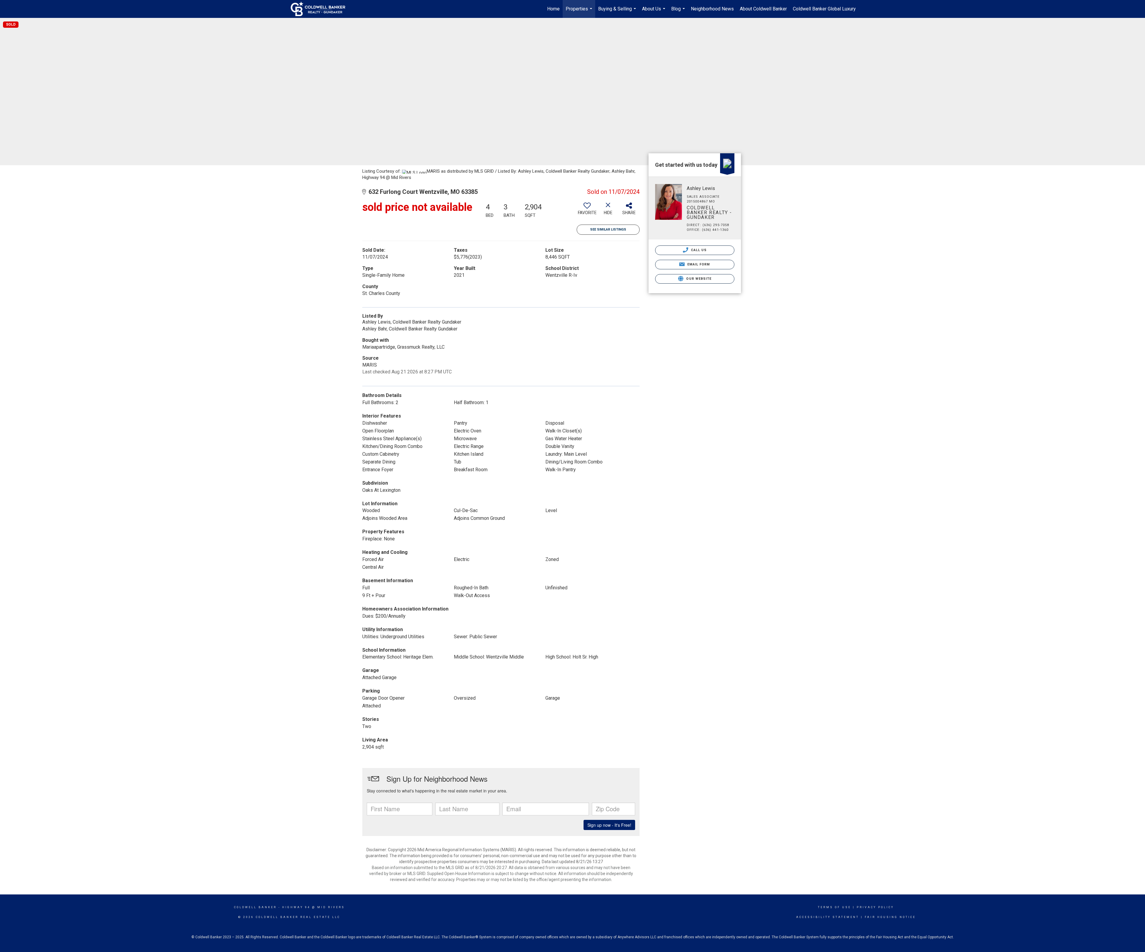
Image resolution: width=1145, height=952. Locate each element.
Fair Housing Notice (890, 917)
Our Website (698, 279)
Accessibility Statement (827, 917)
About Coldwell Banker (763, 9)
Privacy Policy (875, 907)
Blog (678, 12)
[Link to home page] (321, 9)
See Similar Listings (608, 229)
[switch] (587, 211)
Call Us (698, 250)
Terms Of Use (834, 907)
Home (553, 9)
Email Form (698, 264)
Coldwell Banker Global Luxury (824, 9)
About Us (654, 12)
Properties (580, 12)
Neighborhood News (712, 9)
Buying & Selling (618, 12)
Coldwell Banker (255, 907)
